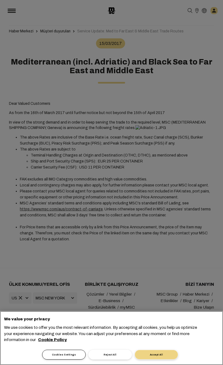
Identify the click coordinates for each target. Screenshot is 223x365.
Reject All (110, 354)
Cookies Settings (64, 354)
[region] (111, 338)
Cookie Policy (52, 340)
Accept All (156, 354)
